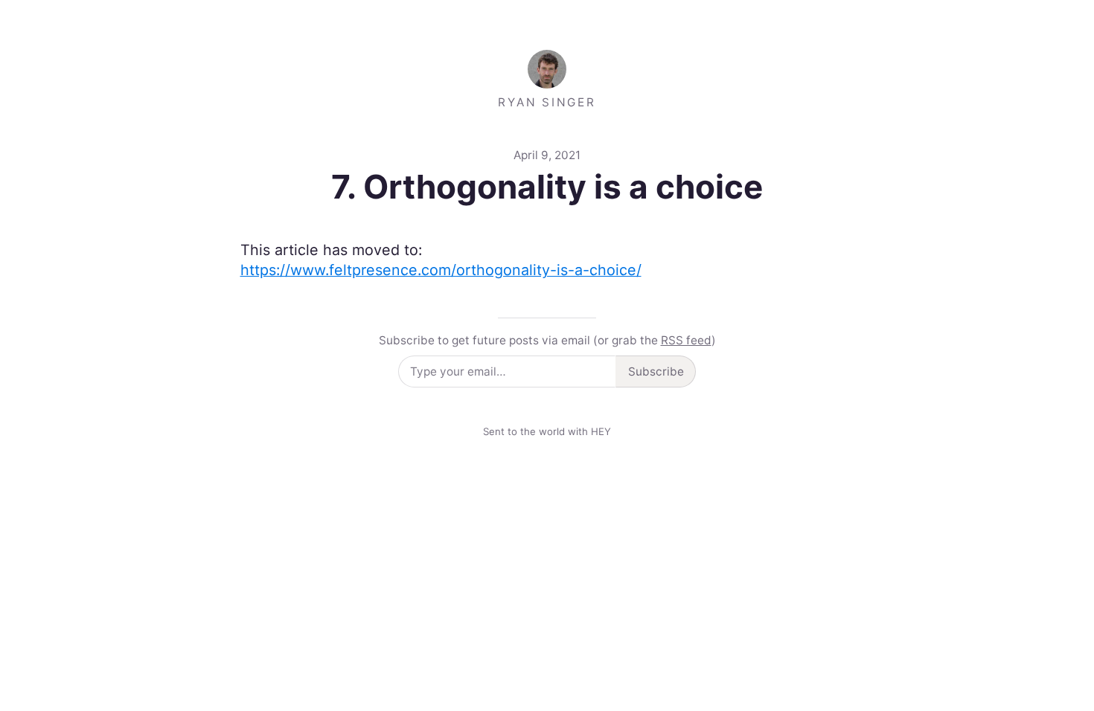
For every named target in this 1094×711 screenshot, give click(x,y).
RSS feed (686, 340)
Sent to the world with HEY (547, 431)
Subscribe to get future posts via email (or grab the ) (547, 340)
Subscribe (656, 371)
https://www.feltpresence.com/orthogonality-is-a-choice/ (441, 270)
